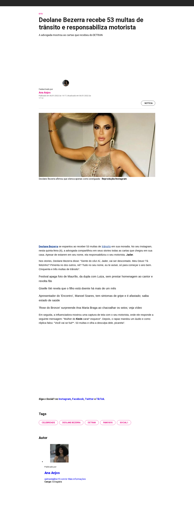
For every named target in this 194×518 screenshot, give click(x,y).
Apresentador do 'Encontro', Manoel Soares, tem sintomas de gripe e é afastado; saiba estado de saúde (94, 298)
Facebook (78, 398)
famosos (107, 422)
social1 (124, 422)
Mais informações (77, 479)
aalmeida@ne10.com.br (55, 479)
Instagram (65, 398)
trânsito (106, 246)
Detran (92, 422)
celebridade (48, 422)
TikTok (100, 398)
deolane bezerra (71, 422)
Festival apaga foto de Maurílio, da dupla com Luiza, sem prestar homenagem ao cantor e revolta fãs (96, 279)
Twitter (89, 398)
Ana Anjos (45, 92)
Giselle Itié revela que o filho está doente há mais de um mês (77, 288)
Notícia (149, 103)
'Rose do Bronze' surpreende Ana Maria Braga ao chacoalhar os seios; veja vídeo (90, 307)
